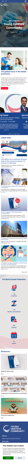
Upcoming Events (8, 115)
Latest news (6, 138)
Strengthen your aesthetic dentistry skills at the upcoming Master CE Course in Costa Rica (14, 161)
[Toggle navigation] (25, 1)
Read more (14, 131)
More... (11, 166)
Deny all (20, 457)
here (9, 454)
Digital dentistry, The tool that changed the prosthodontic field (14, 118)
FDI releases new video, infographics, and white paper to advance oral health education (14, 263)
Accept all (8, 457)
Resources (5, 351)
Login (3, 1)
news (2, 157)
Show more (24, 272)
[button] (9, 134)
